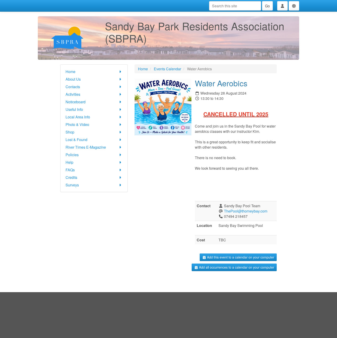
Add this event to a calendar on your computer (240, 257)
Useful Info (74, 109)
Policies (72, 154)
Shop (70, 132)
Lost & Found (76, 139)
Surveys (72, 185)
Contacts (73, 86)
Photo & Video (77, 124)
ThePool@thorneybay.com (245, 211)
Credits (71, 177)
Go (267, 5)
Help (69, 162)
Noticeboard (76, 101)
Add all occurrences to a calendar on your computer (236, 267)
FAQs (70, 169)
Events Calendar (167, 68)
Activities (73, 94)
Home (70, 71)
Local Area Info (78, 117)
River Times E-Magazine (86, 147)
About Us (73, 79)
